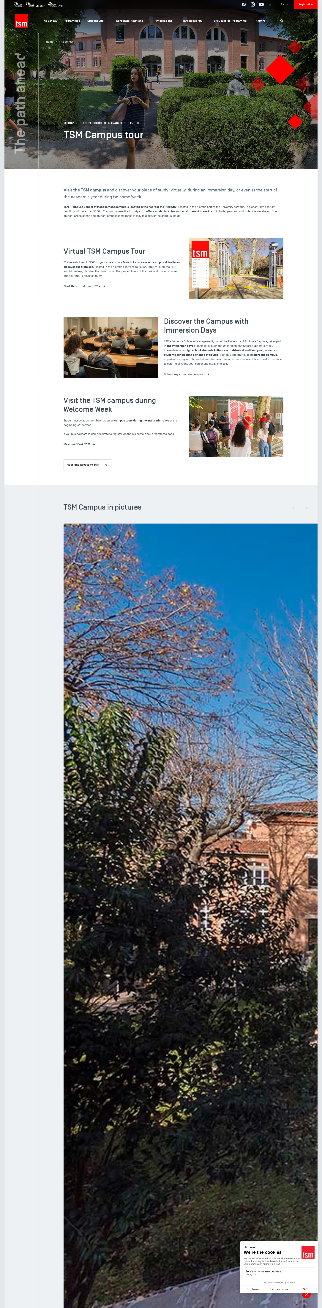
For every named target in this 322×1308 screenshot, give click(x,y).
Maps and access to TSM (83, 465)
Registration (306, 4)
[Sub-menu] (306, 21)
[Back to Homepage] (21, 21)
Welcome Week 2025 (77, 444)
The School (66, 41)
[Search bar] (282, 21)
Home (49, 41)
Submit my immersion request (184, 374)
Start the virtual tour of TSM (82, 286)
